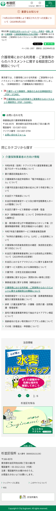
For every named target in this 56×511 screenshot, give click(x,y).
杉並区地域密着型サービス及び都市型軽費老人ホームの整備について (29, 202)
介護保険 (8, 34)
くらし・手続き (37, 31)
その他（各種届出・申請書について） (22, 326)
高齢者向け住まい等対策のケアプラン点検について (29, 321)
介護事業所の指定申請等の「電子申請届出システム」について (28, 180)
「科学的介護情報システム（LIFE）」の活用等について (29, 238)
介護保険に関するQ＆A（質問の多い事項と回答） (28, 277)
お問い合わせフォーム (15, 134)
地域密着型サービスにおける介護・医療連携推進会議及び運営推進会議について (29, 297)
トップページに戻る (11, 482)
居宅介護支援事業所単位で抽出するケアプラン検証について (29, 314)
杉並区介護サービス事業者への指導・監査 (25, 209)
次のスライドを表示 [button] (27, 395)
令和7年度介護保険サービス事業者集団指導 (25, 231)
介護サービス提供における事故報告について (26, 267)
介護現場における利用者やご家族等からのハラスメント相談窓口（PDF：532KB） (29, 100)
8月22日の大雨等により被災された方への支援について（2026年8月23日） (28, 19)
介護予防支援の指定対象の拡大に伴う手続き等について (29, 189)
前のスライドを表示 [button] (19, 395)
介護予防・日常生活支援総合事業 (20, 272)
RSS (4, 487)
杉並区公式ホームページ (20, 31)
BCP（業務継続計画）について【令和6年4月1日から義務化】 (28, 216)
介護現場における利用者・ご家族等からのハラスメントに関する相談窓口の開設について (29, 289)
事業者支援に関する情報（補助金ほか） (23, 282)
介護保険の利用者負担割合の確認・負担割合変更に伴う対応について (29, 246)
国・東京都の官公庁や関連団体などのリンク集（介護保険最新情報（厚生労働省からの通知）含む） (29, 224)
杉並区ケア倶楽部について (17, 195)
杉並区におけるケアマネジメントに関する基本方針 (29, 261)
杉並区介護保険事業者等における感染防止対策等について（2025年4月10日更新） (29, 255)
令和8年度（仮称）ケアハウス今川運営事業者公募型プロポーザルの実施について (28, 167)
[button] (31, 4)
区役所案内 (32, 497)
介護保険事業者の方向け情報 (26, 34)
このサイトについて (38, 482)
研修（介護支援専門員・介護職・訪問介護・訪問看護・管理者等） (29, 306)
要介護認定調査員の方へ (16, 173)
